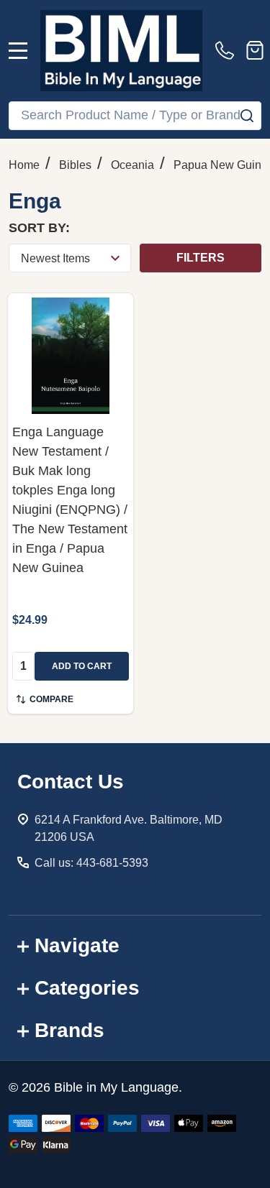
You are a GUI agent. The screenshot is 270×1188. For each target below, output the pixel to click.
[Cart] (255, 50)
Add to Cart (82, 666)
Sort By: (39, 228)
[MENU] (18, 50)
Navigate (77, 945)
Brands (69, 1030)
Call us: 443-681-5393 (91, 863)
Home (24, 165)
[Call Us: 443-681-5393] (227, 50)
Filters (200, 258)
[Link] (121, 51)
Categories (87, 988)
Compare (51, 699)
